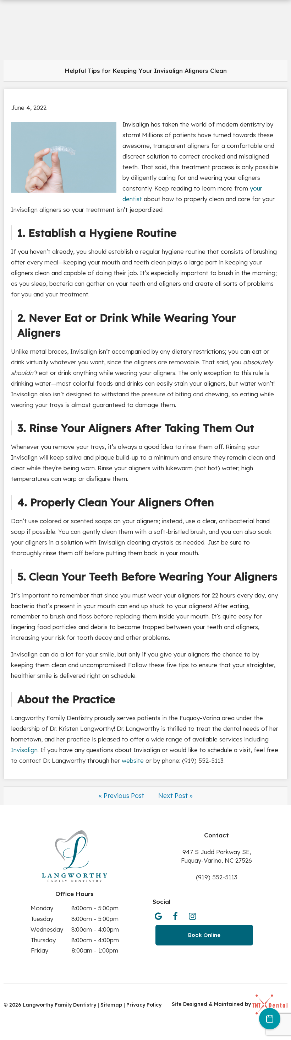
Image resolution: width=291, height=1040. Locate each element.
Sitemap (111, 1005)
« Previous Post (121, 796)
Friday (39, 950)
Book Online (204, 935)
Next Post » (175, 796)
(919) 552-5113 (216, 877)
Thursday (43, 940)
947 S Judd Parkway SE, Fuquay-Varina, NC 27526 (216, 856)
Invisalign (24, 750)
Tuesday (42, 918)
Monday (42, 908)
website (133, 760)
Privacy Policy (143, 1005)
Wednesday (47, 929)
